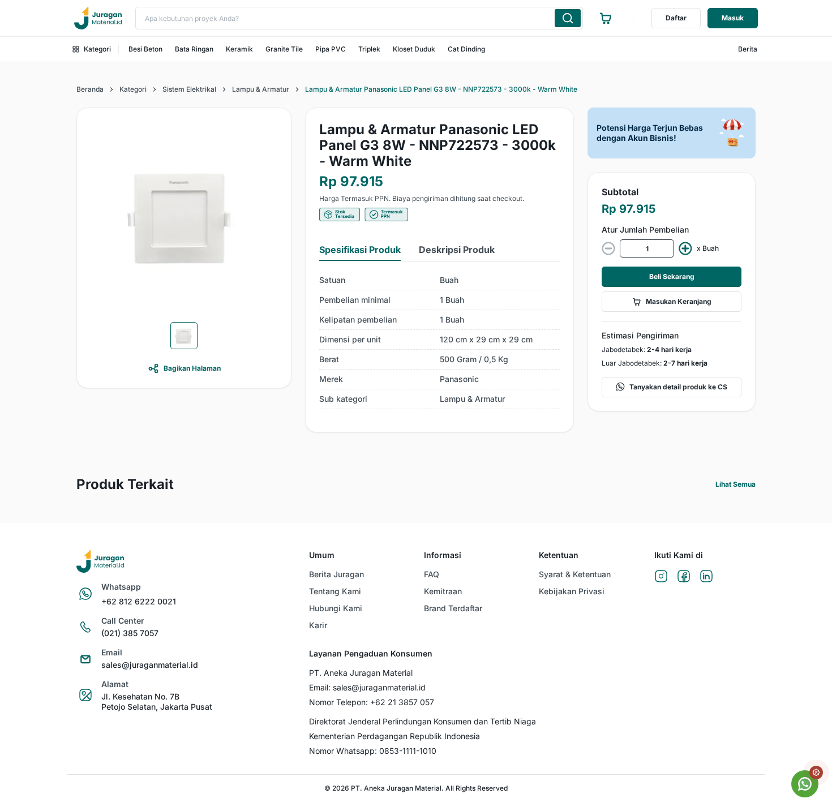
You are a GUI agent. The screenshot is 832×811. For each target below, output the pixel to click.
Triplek (369, 49)
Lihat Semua (735, 484)
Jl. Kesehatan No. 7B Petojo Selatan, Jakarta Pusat (156, 701)
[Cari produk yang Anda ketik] (568, 18)
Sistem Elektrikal (189, 89)
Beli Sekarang (671, 276)
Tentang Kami (335, 591)
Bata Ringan (194, 49)
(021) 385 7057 (129, 633)
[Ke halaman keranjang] (606, 18)
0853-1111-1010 (407, 751)
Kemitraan (443, 591)
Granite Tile (284, 49)
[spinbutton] (647, 248)
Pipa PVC (330, 49)
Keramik (239, 49)
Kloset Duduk (414, 49)
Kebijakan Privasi (571, 591)
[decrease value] (608, 248)
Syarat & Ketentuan (575, 574)
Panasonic (459, 379)
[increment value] (685, 248)
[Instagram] (661, 577)
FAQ (431, 574)
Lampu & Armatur (260, 89)
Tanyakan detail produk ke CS (678, 387)
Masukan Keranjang (678, 301)
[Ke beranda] (98, 18)
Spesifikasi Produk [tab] (360, 249)
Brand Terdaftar (453, 608)
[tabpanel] (439, 340)
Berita (747, 49)
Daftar (676, 18)
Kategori (97, 49)
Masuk (733, 18)
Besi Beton (145, 49)
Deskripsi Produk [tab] (457, 249)
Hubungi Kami (335, 608)
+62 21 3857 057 (402, 702)
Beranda (90, 89)
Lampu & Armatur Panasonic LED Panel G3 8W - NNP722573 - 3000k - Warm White (441, 89)
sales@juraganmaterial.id (149, 665)
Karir (318, 625)
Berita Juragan (336, 574)
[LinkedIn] (706, 577)
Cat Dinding (466, 49)
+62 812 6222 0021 (138, 601)
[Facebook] (684, 577)
